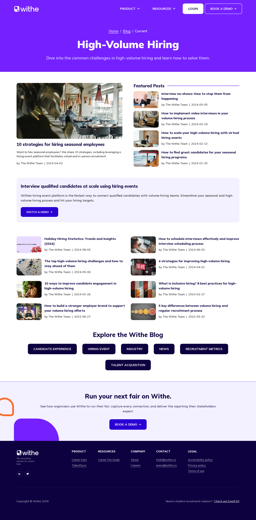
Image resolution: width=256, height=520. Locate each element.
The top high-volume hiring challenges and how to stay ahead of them (83, 263)
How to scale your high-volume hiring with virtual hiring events (200, 135)
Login (193, 9)
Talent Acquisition (128, 365)
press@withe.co (166, 465)
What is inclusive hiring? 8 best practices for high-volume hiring (197, 285)
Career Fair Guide (109, 459)
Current (141, 31)
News (164, 349)
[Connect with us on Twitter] (27, 474)
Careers (136, 465)
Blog (126, 31)
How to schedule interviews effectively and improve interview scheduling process (199, 241)
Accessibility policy (200, 459)
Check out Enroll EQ (226, 501)
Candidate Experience (52, 349)
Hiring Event (99, 349)
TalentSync (79, 465)
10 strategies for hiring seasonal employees (60, 144)
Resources (162, 9)
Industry (135, 349)
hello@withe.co (166, 459)
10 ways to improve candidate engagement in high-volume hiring (80, 285)
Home (113, 31)
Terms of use (196, 471)
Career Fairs (79, 459)
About (135, 459)
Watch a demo (37, 212)
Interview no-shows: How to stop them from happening (196, 96)
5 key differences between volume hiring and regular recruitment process (193, 308)
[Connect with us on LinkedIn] (19, 474)
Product (127, 9)
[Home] (26, 10)
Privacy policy (197, 465)
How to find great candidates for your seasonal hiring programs (198, 154)
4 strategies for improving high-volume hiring (194, 261)
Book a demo (221, 9)
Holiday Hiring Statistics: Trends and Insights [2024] (80, 241)
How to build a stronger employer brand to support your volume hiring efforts (84, 308)
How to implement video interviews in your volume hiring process (194, 115)
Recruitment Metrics (204, 349)
